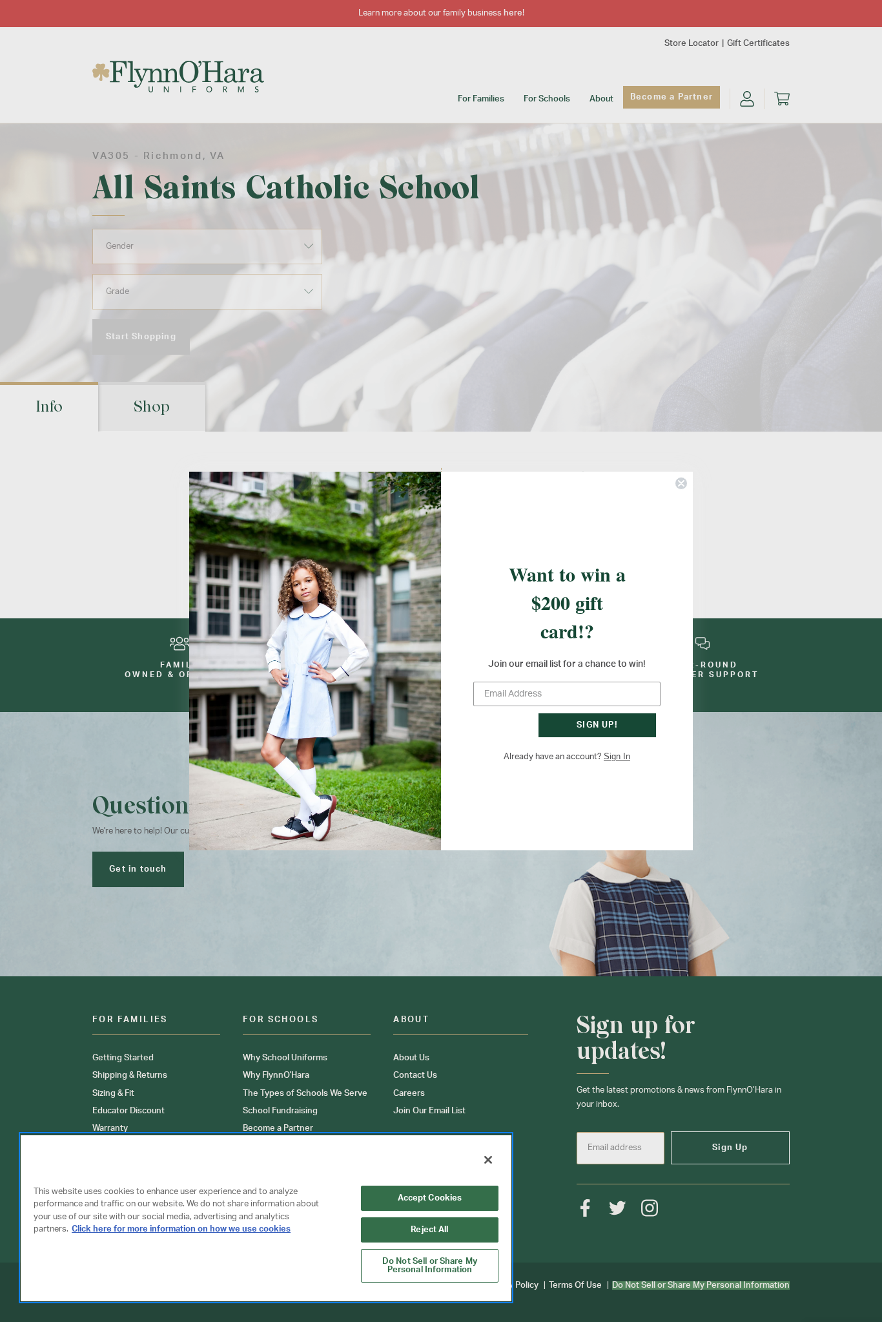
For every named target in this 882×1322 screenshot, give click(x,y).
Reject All (429, 1230)
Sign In (617, 756)
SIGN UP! (597, 725)
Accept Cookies (430, 1198)
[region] (266, 1217)
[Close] (488, 1160)
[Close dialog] (681, 483)
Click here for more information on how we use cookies (181, 1229)
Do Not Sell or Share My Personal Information (429, 1265)
